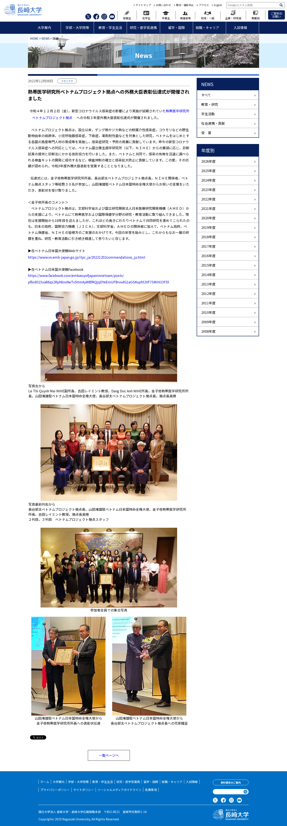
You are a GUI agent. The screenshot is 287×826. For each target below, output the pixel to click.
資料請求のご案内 (231, 782)
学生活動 (208, 113)
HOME (34, 38)
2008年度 (208, 331)
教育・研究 (209, 104)
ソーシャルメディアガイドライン (119, 790)
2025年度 (208, 170)
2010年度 (208, 312)
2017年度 (208, 246)
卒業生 (166, 18)
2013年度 (208, 284)
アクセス (204, 5)
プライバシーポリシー (55, 790)
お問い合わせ (163, 5)
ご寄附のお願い (276, 14)
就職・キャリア (207, 27)
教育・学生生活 (110, 27)
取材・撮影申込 (185, 5)
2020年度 (208, 217)
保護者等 (185, 18)
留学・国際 (176, 27)
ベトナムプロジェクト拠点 (52, 117)
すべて (206, 94)
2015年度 (208, 265)
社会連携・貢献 (213, 123)
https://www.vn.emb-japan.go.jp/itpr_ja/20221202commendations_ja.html (86, 257)
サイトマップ (143, 5)
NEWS (45, 38)
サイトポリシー (83, 790)
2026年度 (208, 161)
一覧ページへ (109, 755)
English (218, 5)
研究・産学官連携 (143, 27)
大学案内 (44, 27)
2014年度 (208, 274)
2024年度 (208, 180)
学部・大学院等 (77, 27)
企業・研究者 (233, 18)
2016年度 (208, 255)
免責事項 (151, 790)
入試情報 (240, 27)
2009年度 (208, 321)
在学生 (146, 18)
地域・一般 (208, 18)
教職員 (255, 18)
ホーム (44, 782)
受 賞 (206, 132)
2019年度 (208, 227)
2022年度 (208, 199)
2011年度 (208, 302)
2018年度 (208, 236)
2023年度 (208, 189)
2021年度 (208, 208)
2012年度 (208, 293)
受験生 (127, 18)
